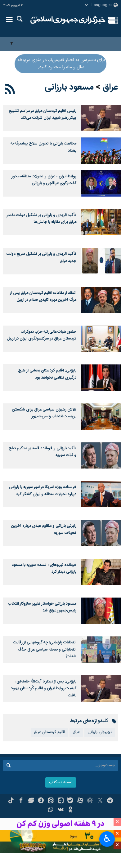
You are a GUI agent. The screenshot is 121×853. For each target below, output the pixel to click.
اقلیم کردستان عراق (49, 732)
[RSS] (10, 90)
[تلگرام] (110, 801)
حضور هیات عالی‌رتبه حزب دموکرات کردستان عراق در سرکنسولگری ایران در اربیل (41, 335)
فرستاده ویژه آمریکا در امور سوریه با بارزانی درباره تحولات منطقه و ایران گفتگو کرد (42, 490)
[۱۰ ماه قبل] (101, 688)
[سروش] (41, 801)
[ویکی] (60, 810)
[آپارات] (80, 801)
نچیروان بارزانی (99, 732)
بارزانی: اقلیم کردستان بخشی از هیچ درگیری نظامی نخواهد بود (47, 374)
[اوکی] (70, 810)
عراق (110, 87)
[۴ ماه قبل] (101, 300)
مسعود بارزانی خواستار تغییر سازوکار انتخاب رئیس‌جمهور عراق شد (42, 607)
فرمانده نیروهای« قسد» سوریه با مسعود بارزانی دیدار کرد (44, 568)
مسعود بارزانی (69, 87)
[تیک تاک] (11, 801)
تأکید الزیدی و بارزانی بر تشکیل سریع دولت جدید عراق (41, 257)
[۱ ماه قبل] (101, 118)
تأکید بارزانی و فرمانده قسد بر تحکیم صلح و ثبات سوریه (42, 452)
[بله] (70, 801)
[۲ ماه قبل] (101, 150)
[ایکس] (100, 801)
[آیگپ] (60, 801)
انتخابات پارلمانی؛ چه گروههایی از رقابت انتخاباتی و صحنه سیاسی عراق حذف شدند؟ (44, 649)
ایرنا (67, 20)
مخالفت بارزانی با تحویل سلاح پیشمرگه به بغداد (43, 147)
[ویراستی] (31, 801)
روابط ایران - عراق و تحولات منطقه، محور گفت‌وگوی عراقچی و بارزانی (43, 180)
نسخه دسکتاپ (60, 782)
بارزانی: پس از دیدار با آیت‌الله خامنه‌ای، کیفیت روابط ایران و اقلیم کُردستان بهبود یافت (43, 688)
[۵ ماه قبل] (101, 339)
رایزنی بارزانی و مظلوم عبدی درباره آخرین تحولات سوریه (43, 529)
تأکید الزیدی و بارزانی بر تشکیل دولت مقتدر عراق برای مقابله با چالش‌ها (41, 218)
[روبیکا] (90, 801)
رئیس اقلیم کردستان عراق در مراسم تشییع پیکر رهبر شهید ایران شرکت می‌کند (42, 114)
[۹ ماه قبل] (101, 649)
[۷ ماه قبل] (101, 572)
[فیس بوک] (21, 801)
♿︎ (107, 838)
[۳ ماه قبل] (101, 183)
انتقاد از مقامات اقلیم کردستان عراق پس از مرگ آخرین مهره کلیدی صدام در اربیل (43, 296)
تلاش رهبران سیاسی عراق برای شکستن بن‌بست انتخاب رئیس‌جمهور (44, 413)
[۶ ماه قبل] (101, 416)
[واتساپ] (51, 810)
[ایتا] (51, 801)
